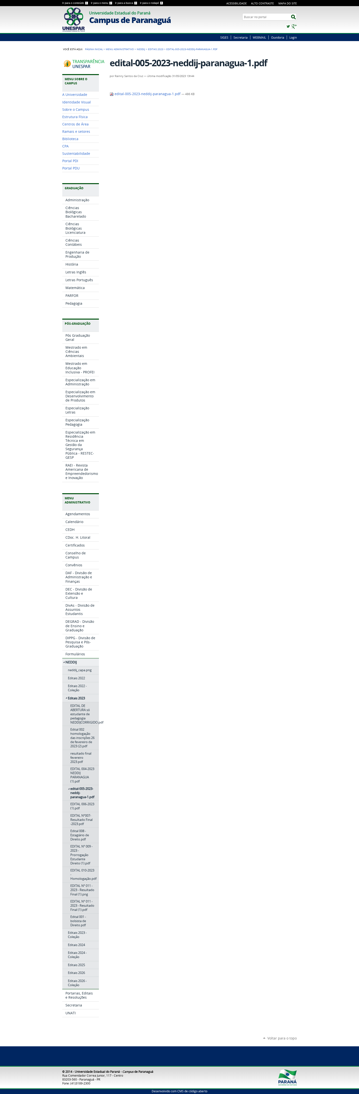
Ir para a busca (125, 2)
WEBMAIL (259, 37)
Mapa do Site (287, 3)
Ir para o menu (101, 2)
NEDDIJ (141, 49)
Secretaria (240, 37)
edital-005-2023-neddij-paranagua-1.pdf (147, 94)
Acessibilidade (236, 3)
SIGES (224, 37)
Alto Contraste (262, 3)
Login (293, 37)
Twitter (288, 26)
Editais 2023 (155, 49)
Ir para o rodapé (151, 2)
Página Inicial (94, 49)
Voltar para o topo (282, 1038)
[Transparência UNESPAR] (84, 66)
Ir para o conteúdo (74, 2)
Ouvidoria (277, 37)
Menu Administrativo (120, 49)
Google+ (294, 26)
